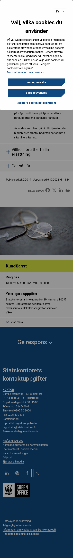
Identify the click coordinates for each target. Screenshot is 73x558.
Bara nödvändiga (36, 92)
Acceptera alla (36, 82)
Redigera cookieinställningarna (36, 102)
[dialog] (36, 55)
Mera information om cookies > (25, 72)
